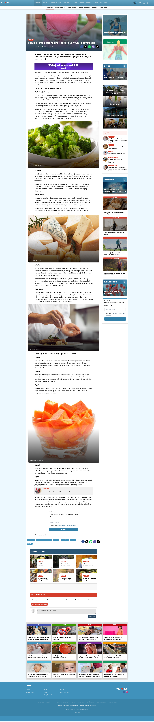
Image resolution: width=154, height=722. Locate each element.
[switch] (135, 3)
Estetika (89, 3)
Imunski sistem (71, 7)
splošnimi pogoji (61, 525)
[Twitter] (85, 46)
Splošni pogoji (113, 702)
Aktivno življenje (60, 7)
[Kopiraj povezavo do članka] (97, 46)
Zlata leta (67, 3)
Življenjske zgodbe (101, 3)
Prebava (94, 7)
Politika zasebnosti (101, 702)
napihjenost (31, 540)
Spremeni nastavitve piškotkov (85, 702)
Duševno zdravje (78, 3)
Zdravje (38, 3)
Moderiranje (64, 702)
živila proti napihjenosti (44, 540)
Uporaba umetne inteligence (88, 705)
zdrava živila (64, 540)
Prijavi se (64, 529)
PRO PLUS (56, 702)
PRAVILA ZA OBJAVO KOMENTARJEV (39, 604)
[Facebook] (147, 3)
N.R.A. (31, 47)
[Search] (140, 3)
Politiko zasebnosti (71, 525)
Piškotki (72, 702)
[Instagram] (144, 3)
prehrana (56, 540)
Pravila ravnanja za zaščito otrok (68, 705)
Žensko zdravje (56, 3)
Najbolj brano (108, 133)
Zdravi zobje (103, 7)
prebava (29, 543)
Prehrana (50, 7)
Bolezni (45, 3)
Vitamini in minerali (84, 7)
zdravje (73, 540)
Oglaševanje (40, 702)
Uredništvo (49, 702)
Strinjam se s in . (64, 525)
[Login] (151, 3)
